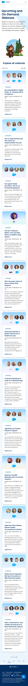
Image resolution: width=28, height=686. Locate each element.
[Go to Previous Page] (4, 661)
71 (19, 661)
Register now (8, 114)
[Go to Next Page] (23, 661)
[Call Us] (24, 677)
